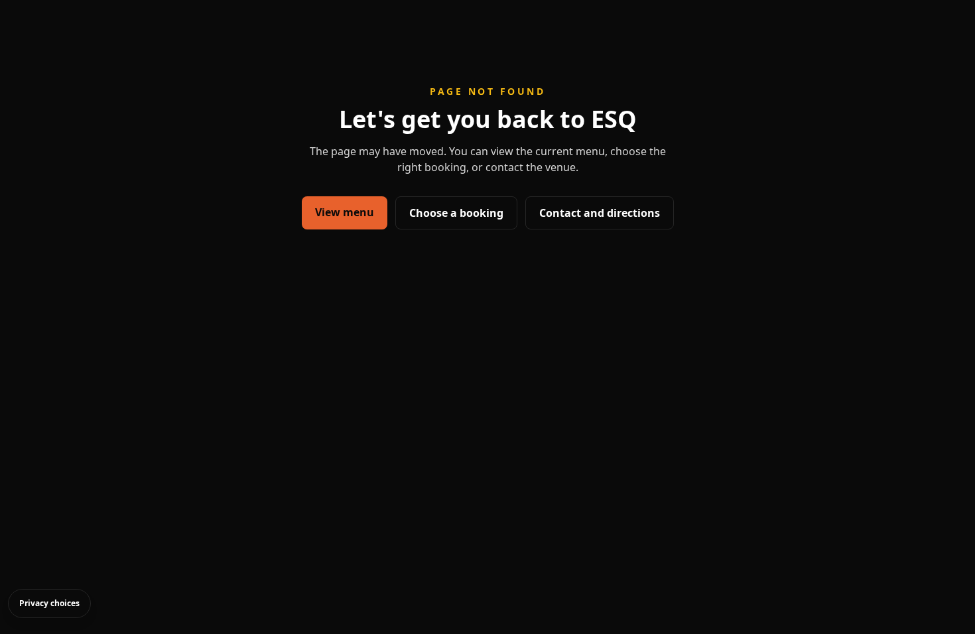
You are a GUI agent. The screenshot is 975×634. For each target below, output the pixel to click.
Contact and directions (599, 213)
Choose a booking (456, 213)
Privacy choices (49, 603)
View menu (344, 212)
